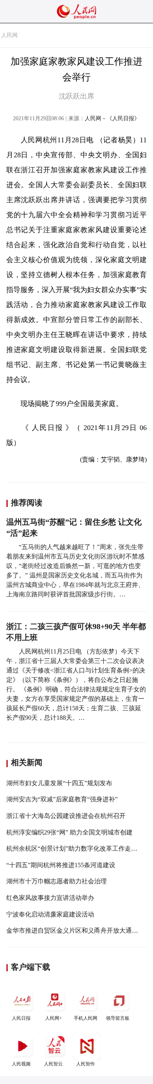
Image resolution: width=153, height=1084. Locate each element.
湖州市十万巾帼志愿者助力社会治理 (56, 881)
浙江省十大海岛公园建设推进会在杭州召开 (66, 815)
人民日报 (21, 1018)
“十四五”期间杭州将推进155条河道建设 (60, 865)
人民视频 (21, 1064)
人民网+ (53, 1018)
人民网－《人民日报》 (112, 118)
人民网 (9, 35)
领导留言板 (117, 1018)
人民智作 (85, 1064)
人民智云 (53, 1064)
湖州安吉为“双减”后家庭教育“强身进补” (62, 799)
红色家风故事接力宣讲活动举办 (50, 897)
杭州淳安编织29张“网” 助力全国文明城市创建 (69, 832)
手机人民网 (85, 1018)
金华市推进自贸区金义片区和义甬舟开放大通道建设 (78, 930)
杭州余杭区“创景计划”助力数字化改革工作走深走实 (78, 848)
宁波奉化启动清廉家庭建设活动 (50, 914)
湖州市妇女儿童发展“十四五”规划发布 (59, 783)
